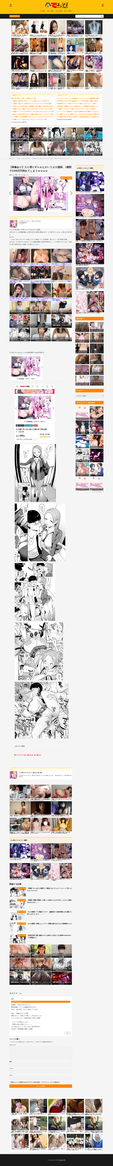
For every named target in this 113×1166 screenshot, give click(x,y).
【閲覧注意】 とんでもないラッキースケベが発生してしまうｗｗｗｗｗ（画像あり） (37, 71)
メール (11, 1068)
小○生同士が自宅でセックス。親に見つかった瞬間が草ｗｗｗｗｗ (56, 1132)
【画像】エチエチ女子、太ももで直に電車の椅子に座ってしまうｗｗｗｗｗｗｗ (93, 1114)
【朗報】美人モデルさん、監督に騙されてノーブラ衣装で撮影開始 (61, 299)
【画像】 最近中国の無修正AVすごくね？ (60, 815)
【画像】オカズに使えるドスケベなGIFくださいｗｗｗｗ (61, 800)
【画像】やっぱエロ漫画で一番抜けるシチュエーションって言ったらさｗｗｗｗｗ (49, 889)
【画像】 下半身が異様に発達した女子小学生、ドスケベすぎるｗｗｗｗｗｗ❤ (60, 833)
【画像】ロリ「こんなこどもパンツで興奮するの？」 (61, 282)
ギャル (27, 175)
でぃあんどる (61, 1160)
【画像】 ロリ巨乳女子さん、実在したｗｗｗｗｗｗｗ (56, 1149)
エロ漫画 (42, 11)
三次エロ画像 (49, 11)
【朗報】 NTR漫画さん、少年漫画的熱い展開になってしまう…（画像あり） (93, 71)
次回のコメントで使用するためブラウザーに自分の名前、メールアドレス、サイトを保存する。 (35, 1082)
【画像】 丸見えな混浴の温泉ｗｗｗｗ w (37, 1114)
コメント (12, 1044)
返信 (68, 1033)
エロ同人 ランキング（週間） (19, 840)
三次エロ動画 (58, 11)
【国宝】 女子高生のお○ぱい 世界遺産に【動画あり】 (75, 71)
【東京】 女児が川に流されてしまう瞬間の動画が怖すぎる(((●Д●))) (37, 1132)
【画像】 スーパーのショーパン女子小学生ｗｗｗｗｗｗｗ (56, 1114)
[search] (102, 16)
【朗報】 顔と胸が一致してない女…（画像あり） (38, 88)
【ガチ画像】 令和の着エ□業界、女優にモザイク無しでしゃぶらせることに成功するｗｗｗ (19, 299)
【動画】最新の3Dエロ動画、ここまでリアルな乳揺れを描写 (19, 282)
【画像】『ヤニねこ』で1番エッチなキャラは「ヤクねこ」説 (75, 109)
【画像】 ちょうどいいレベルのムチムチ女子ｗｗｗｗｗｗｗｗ (40, 833)
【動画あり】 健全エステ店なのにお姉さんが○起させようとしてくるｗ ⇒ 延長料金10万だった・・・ (40, 264)
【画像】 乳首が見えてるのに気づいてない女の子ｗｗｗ (40, 816)
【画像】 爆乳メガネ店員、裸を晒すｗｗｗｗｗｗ (19, 1114)
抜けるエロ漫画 (26, 158)
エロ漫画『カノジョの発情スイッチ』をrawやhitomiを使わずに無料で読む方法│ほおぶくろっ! (84, 114)
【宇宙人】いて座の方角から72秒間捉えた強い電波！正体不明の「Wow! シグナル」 (36, 106)
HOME (12, 158)
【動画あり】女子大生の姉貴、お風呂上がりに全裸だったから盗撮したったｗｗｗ (19, 264)
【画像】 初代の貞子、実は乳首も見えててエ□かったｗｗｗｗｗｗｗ (19, 71)
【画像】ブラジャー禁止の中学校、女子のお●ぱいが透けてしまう (74, 1149)
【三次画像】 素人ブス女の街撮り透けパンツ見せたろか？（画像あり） (56, 88)
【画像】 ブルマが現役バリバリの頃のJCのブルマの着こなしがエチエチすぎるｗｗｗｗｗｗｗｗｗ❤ (19, 800)
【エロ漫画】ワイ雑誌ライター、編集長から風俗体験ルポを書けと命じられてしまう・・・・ (49, 913)
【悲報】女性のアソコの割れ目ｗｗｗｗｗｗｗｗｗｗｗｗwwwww (31, 103)
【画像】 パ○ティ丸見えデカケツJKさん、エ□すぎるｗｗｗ (28, 119)
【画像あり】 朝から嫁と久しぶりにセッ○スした (74, 88)
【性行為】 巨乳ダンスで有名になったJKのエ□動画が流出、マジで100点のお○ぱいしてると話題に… (56, 53)
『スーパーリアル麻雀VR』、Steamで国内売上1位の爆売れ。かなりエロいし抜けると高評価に (84, 111)
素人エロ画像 (67, 11)
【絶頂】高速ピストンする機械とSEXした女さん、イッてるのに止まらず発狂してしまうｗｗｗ (61, 264)
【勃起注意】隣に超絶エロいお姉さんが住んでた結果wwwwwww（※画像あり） (49, 936)
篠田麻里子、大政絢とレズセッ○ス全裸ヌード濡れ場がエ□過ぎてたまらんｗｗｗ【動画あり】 (75, 1114)
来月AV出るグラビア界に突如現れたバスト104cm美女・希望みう (76, 101)
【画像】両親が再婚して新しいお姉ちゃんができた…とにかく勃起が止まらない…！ (49, 901)
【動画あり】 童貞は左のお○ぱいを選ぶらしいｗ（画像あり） (20, 88)
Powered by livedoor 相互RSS (18, 122)
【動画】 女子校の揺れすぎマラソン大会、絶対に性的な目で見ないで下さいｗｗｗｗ (74, 36)
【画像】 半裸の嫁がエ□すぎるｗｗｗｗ (18, 815)
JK (20, 175)
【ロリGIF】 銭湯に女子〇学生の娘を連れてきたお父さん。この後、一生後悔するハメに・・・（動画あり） (40, 299)
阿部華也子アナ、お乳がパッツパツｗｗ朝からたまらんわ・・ (75, 103)
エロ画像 (23, 175)
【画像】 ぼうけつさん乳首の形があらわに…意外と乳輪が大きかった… (56, 36)
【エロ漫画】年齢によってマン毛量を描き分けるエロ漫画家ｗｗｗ (49, 923)
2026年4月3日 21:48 (17, 1001)
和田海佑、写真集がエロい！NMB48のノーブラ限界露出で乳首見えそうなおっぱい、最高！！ (84, 106)
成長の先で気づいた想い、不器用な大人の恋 (23, 98)
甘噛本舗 (24, 222)
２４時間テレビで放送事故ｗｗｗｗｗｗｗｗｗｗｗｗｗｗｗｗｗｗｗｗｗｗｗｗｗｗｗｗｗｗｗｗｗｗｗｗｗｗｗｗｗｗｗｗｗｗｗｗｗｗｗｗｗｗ (53, 117)
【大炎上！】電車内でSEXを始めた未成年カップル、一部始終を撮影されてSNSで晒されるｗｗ (94, 1132)
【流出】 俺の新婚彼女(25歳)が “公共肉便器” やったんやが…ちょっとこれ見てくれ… (19, 1132)
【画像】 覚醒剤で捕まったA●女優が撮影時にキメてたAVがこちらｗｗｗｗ (40, 800)
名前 (10, 1061)
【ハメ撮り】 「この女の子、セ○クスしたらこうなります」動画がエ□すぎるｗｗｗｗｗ (93, 1149)
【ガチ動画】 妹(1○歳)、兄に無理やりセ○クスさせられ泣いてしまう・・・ (19, 36)
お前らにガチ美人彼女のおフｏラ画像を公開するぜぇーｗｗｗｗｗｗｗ (32, 114)
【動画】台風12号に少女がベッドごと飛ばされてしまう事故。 (29, 101)
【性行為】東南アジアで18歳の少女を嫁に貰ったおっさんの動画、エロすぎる (19, 53)
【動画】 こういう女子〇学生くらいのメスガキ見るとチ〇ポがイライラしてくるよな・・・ (37, 36)
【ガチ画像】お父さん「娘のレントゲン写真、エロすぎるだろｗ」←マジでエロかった (93, 36)
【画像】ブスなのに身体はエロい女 (19, 1148)
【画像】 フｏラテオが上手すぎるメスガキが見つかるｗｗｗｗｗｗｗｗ (32, 111)
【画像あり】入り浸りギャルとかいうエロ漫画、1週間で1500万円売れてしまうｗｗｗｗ (52, 158)
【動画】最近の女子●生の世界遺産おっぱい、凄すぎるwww (38, 1149)
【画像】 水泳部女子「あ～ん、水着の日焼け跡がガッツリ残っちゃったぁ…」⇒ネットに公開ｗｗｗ (93, 53)
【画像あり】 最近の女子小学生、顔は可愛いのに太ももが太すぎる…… (56, 71)
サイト (11, 1075)
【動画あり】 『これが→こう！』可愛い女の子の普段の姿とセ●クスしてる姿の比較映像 (19, 833)
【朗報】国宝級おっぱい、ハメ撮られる (74, 1132)
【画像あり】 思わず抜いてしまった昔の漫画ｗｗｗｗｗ (74, 53)
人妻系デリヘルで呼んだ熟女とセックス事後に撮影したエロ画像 (37, 53)
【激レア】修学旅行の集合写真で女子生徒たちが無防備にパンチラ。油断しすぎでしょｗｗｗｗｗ (40, 282)
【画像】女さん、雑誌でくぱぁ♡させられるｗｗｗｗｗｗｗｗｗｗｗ (31, 109)
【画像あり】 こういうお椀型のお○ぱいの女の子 (93, 88)
